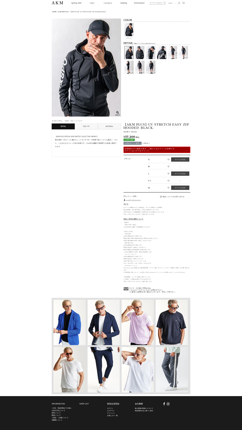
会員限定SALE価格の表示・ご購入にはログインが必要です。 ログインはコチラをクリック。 (151, 150)
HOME (54, 12)
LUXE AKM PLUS (63, 12)
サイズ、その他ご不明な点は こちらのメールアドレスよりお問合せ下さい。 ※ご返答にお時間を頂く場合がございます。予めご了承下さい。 (153, 290)
